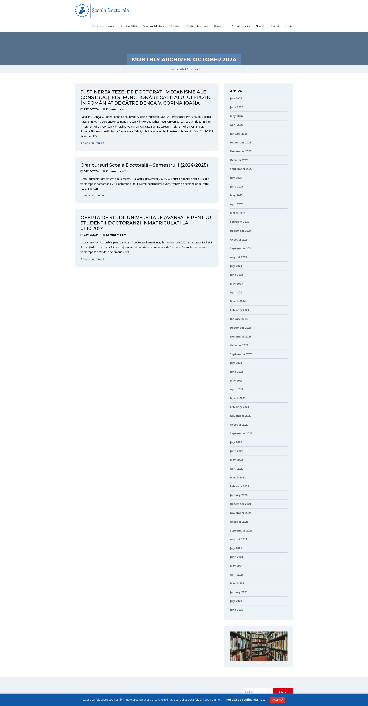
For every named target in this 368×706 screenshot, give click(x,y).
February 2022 (239, 486)
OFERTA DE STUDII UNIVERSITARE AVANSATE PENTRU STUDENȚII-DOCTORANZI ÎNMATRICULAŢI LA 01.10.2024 (145, 223)
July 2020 (236, 601)
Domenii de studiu (102, 26)
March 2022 (238, 477)
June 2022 (236, 451)
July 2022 (236, 442)
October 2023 (239, 345)
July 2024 (236, 266)
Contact (274, 26)
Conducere (220, 26)
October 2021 (239, 521)
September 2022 (241, 433)
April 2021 (236, 574)
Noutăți (260, 26)
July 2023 (236, 363)
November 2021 (240, 513)
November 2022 (240, 416)
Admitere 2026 (128, 26)
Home (172, 69)
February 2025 (239, 222)
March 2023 (238, 398)
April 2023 (236, 389)
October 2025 (239, 160)
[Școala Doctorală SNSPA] (102, 10)
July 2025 (236, 177)
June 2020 (236, 610)
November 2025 (240, 151)
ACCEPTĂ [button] (278, 699)
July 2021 (236, 548)
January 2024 (238, 319)
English (289, 26)
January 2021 (238, 592)
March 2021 (238, 583)
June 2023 (236, 371)
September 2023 (241, 354)
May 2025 (236, 195)
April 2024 (236, 292)
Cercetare (175, 26)
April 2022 (236, 468)
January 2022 (238, 495)
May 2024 (236, 283)
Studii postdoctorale (197, 26)
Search (283, 691)
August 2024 (238, 257)
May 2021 (236, 566)
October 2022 (239, 424)
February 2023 (239, 407)
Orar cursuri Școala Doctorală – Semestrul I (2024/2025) (144, 165)
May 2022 (236, 460)
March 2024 (238, 301)
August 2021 (238, 539)
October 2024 (239, 239)
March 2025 (238, 213)
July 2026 (236, 98)
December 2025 (240, 142)
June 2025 (236, 186)
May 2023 (236, 380)
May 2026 (236, 116)
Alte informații (240, 26)
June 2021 (236, 557)
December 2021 (240, 504)
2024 (183, 69)
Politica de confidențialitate (245, 699)
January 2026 (238, 133)
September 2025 (241, 169)
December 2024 (240, 231)
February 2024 (239, 310)
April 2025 (236, 204)
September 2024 (241, 248)
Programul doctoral (153, 26)
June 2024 (236, 275)
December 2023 (240, 327)
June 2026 (236, 107)
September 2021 (241, 530)
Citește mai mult (91, 143)
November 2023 (240, 336)
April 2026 (236, 125)
